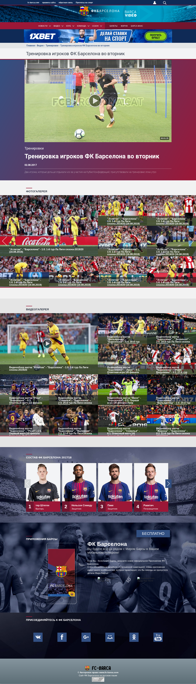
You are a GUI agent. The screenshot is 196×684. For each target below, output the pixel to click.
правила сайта (49, 3)
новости (42, 26)
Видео (40, 45)
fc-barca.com (33, 3)
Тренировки (52, 45)
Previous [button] (27, 483)
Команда (81, 26)
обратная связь (66, 3)
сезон (95, 26)
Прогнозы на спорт (84, 3)
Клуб (68, 26)
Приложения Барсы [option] (41, 539)
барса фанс (137, 26)
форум (124, 26)
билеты (113, 26)
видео (57, 26)
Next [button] (168, 483)
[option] (98, 241)
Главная (30, 45)
